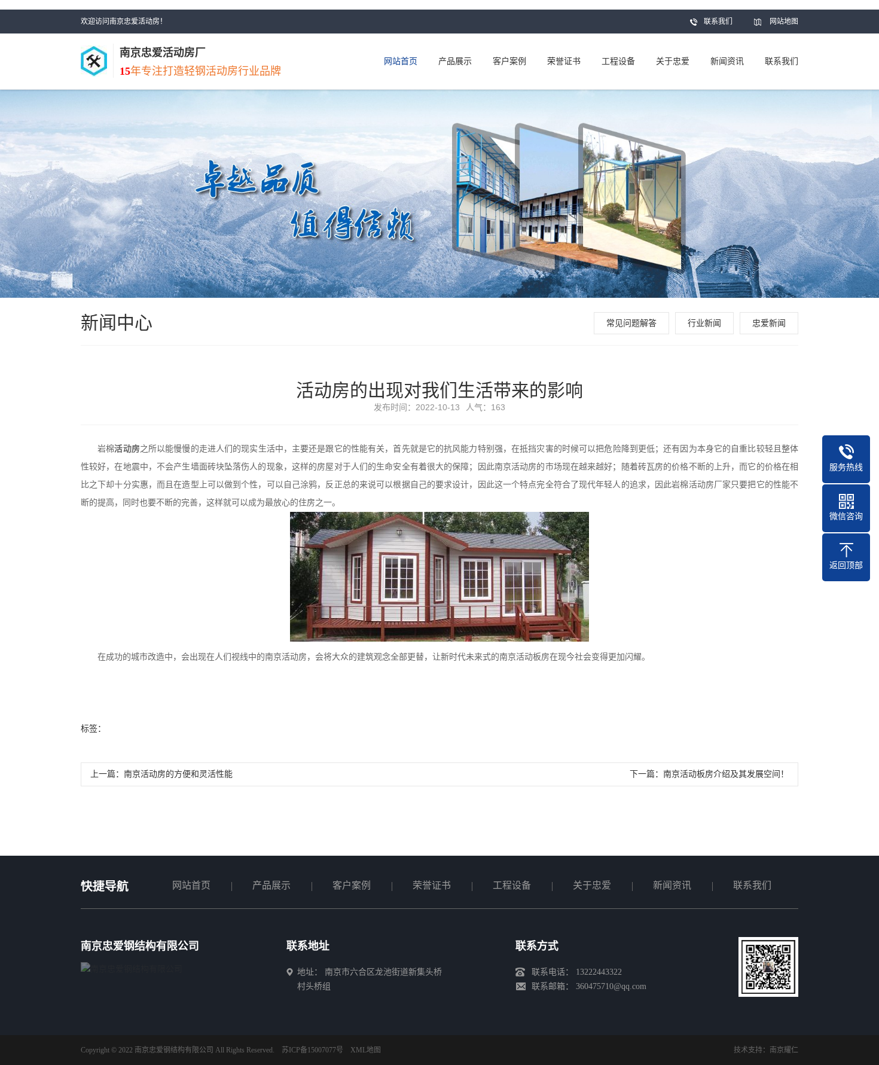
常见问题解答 (631, 323)
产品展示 (271, 885)
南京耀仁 (784, 1050)
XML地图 (365, 1050)
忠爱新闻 (769, 323)
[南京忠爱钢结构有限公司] (131, 969)
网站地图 (784, 21)
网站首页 (191, 885)
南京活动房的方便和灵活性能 (178, 774)
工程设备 (512, 885)
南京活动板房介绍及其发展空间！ (726, 774)
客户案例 (351, 885)
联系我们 (718, 21)
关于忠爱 (592, 885)
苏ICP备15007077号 (312, 1050)
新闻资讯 (672, 885)
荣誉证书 (432, 885)
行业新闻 (704, 323)
